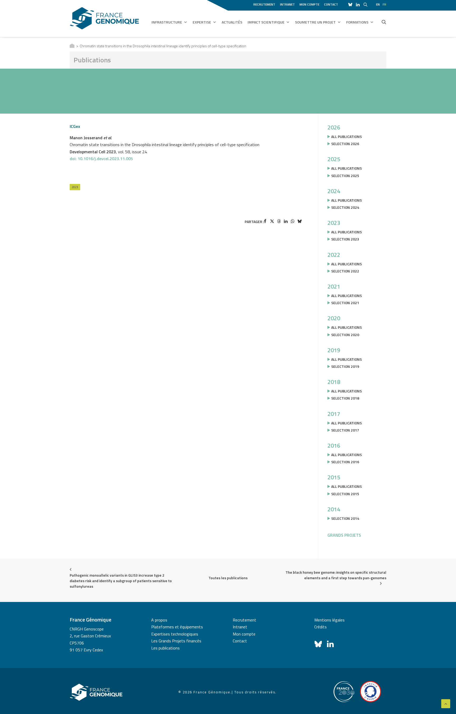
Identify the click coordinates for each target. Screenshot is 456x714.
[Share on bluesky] (299, 221)
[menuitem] (265, 4)
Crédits (320, 627)
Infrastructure (166, 22)
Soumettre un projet (315, 22)
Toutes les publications (228, 578)
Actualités (232, 22)
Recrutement (264, 4)
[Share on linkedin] (286, 221)
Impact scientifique (266, 22)
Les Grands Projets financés (176, 641)
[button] (384, 22)
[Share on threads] (279, 221)
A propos (159, 620)
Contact (331, 4)
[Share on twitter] (272, 221)
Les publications (165, 648)
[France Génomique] (104, 18)
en (378, 4)
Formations (357, 22)
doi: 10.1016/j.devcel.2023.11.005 (101, 158)
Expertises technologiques (174, 634)
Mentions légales (329, 620)
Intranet (287, 4)
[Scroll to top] (445, 703)
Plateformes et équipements (177, 627)
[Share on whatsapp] (292, 221)
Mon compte (309, 4)
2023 (75, 187)
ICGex (75, 126)
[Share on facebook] (265, 221)
